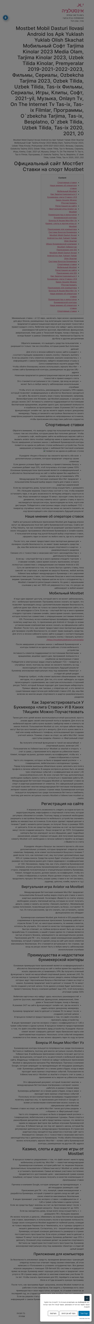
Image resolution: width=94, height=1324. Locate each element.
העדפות (53, 1313)
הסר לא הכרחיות (68, 1313)
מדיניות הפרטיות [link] (84, 1318)
